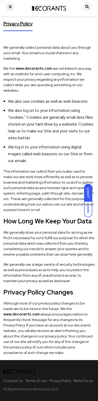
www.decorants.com (34, 68)
